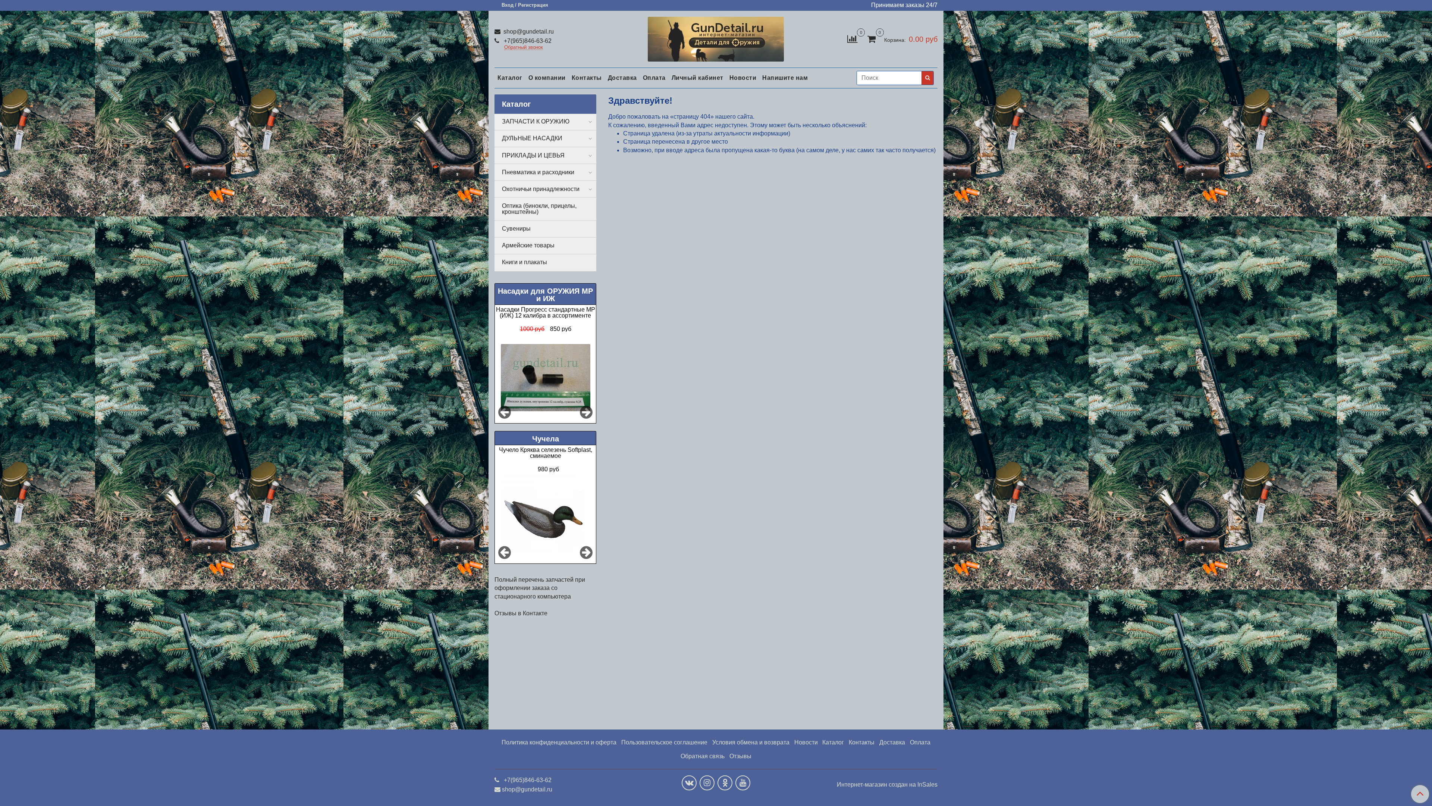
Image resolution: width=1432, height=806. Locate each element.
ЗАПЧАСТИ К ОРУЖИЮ (535, 121)
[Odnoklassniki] (724, 782)
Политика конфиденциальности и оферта (559, 742)
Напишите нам (785, 78)
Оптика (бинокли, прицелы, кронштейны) (539, 209)
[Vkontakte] (689, 782)
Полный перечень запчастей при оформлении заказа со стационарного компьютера (539, 588)
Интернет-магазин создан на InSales (887, 785)
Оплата (654, 78)
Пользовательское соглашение (664, 742)
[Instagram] (707, 782)
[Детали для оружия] (716, 37)
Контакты (587, 78)
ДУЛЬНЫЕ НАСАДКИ (532, 138)
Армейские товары (528, 245)
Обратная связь (703, 756)
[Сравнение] (852, 38)
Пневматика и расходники (538, 172)
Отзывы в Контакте (520, 613)
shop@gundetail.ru (528, 31)
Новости (743, 78)
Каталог (509, 78)
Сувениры (516, 228)
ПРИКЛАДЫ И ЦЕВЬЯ (533, 155)
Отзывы (740, 756)
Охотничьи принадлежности (541, 189)
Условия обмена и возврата (750, 742)
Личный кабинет (697, 78)
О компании (547, 78)
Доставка (622, 78)
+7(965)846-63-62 (527, 41)
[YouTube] (742, 782)
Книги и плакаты (524, 262)
